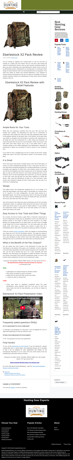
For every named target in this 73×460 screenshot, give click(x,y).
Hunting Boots (5, 437)
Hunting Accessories (6, 439)
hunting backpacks (19, 231)
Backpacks (7, 371)
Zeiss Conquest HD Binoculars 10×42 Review (58, 215)
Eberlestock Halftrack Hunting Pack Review (14, 374)
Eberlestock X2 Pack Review (20, 346)
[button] (24, 12)
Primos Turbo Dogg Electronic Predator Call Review (60, 66)
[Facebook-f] (61, 40)
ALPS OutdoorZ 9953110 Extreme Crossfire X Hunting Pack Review (68, 67)
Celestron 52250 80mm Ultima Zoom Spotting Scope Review (66, 270)
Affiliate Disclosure (56, 444)
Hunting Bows (4, 432)
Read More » (60, 83)
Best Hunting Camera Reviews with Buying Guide (59, 51)
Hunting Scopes (5, 433)
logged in (13, 387)
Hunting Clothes (5, 435)
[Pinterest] (56, 40)
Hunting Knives (5, 430)
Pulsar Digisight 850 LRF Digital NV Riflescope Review (58, 330)
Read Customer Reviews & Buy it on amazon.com (24, 362)
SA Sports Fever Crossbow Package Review (66, 215)
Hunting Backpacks (6, 428)
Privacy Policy (67, 444)
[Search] (59, 12)
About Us (56, 429)
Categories (57, 380)
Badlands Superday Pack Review (12, 373)
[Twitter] (67, 40)
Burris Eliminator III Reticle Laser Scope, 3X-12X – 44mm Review (68, 52)
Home (55, 427)
